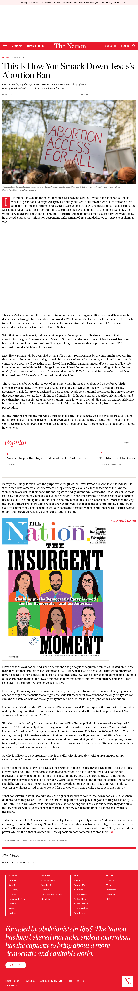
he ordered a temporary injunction (23, 217)
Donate (15, 965)
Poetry (12, 908)
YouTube (110, 894)
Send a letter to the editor (34, 840)
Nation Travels (81, 903)
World (12, 885)
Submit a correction (11, 840)
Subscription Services (51, 894)
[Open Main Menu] (5, 45)
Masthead (46, 885)
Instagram (111, 889)
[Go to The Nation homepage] (71, 45)
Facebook (111, 880)
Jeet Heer (11, 464)
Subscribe (111, 46)
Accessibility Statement (52, 981)
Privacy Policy (112, 2)
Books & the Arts (17, 899)
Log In (125, 46)
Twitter (110, 885)
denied (108, 315)
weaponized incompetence (69, 423)
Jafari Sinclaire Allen (110, 464)
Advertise (78, 889)
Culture (12, 894)
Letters (12, 913)
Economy (13, 889)
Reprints (45, 899)
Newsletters (35, 46)
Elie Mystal (7, 94)
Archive (45, 889)
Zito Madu (11, 855)
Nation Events (80, 894)
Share (84, 95)
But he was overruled (30, 323)
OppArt (12, 903)
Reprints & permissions (59, 840)
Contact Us (79, 885)
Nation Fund (11, 985)
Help (70, 981)
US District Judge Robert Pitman (77, 213)
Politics (6, 57)
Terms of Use (30, 981)
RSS (108, 899)
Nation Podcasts (82, 908)
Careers (80, 981)
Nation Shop (80, 899)
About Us (78, 880)
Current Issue (48, 880)
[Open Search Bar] (133, 46)
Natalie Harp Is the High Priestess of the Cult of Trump (46, 458)
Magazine (18, 46)
